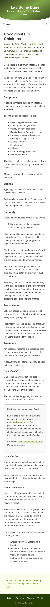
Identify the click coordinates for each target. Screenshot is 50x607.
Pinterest (30, 598)
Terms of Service (14, 583)
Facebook (20, 598)
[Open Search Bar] (46, 24)
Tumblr (40, 598)
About (9, 580)
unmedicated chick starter (30, 442)
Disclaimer (19, 580)
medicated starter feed (23, 422)
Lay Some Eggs (25, 7)
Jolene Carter (38, 44)
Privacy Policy (33, 580)
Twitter (9, 598)
